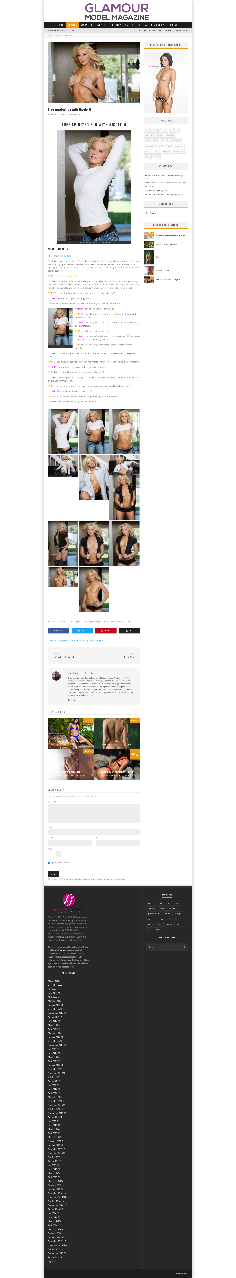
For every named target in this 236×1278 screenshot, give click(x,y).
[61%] (149, 282)
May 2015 (52, 1173)
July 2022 (52, 989)
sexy (114, 622)
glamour (80, 622)
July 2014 (52, 1213)
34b (50, 622)
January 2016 (54, 1145)
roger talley (178, 151)
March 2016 (53, 1137)
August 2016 (53, 1117)
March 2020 (53, 1001)
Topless (128, 622)
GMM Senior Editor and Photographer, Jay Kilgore (116, 261)
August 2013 (53, 1257)
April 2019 (52, 1029)
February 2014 (54, 1233)
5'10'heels (58, 622)
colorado (149, 135)
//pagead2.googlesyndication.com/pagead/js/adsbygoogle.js (75, 640)
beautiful (155, 130)
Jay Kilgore (66, 256)
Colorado (64, 114)
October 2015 (54, 1157)
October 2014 (54, 1201)
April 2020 (52, 996)
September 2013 (55, 1253)
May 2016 (52, 1129)
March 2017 (53, 1097)
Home (61, 25)
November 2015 (55, 1153)
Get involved (98, 25)
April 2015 (52, 1177)
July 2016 (52, 1121)
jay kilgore (90, 622)
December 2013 (55, 1241)
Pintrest (168, 31)
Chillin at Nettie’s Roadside (156, 182)
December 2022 (55, 984)
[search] (184, 947)
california (174, 130)
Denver (159, 135)
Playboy (166, 151)
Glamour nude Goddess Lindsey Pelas (161, 175)
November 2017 (55, 1073)
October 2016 (54, 1109)
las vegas (149, 146)
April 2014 (52, 1225)
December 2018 (55, 1041)
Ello (185, 31)
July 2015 (52, 1165)
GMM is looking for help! (180, 1273)
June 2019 (52, 1021)
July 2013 (52, 1261)
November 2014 (55, 1197)
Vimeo (159, 31)
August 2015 (53, 1161)
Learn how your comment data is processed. (104, 879)
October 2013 (54, 1249)
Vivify (84, 25)
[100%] (149, 238)
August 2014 (53, 1209)
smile (120, 622)
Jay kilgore (53, 114)
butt (164, 130)
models (148, 151)
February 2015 (54, 1185)
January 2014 (54, 1237)
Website (99, 838)
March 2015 (53, 1181)
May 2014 (52, 1221)
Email (50, 838)
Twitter (151, 31)
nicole (107, 622)
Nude (157, 151)
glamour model (151, 141)
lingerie (99, 622)
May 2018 (52, 1057)
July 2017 (52, 1085)
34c (146, 130)
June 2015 (52, 1169)
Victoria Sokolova (78, 31)
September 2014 (55, 1205)
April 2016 (52, 1133)
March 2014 (53, 1229)
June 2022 (52, 993)
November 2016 (55, 1105)
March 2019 (53, 1033)
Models (71, 25)
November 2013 (55, 1245)
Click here (59, 950)
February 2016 (54, 1141)
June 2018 (52, 1053)
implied (165, 141)
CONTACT (174, 25)
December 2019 (55, 1009)
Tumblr (178, 31)
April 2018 (52, 1061)
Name (50, 827)
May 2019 (52, 1025)
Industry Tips (118, 25)
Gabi (146, 186)
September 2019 (55, 1013)
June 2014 (52, 1217)
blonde (66, 622)
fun (73, 622)
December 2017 (55, 1069)
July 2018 (52, 1049)
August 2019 (53, 1017)
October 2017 (54, 1077)
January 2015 (54, 1189)
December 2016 (55, 1101)
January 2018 (54, 1065)
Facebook (142, 31)
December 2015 (55, 1149)
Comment (52, 802)
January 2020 (54, 1005)
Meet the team (140, 25)
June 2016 (52, 1125)
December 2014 (55, 1193)
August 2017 (53, 1081)
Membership (157, 25)
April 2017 (52, 1093)
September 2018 (55, 1045)
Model (169, 146)
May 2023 (52, 981)
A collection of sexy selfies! (65, 655)
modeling (179, 146)
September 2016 (55, 1113)
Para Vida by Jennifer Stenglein (158, 194)
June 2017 (52, 1089)
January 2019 (54, 1037)
